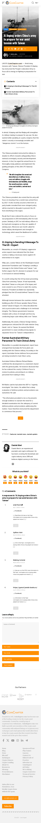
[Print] (21, 49)
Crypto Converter (29, 772)
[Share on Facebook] (8, 49)
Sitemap (5, 769)
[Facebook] (3, 740)
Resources (6, 767)
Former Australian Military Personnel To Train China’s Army (19, 93)
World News (22, 29)
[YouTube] (13, 740)
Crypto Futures (7, 760)
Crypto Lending (8, 762)
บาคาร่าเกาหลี (18, 505)
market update (32, 434)
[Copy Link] (18, 49)
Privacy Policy (28, 776)
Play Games (27, 751)
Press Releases (7, 772)
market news (21, 434)
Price (4, 753)
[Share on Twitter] (12, 49)
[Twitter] (8, 740)
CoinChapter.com (15, 63)
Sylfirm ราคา (17, 532)
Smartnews (15, 26)
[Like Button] (20, 418)
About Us (5, 765)
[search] (32, 2)
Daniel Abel (14, 54)
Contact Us (27, 755)
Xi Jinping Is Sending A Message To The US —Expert (20, 87)
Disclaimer (6, 774)
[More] (25, 49)
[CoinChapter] (17, 2)
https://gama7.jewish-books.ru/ (25, 587)
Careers (25, 753)
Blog (4, 751)
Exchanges (6, 758)
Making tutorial (19, 560)
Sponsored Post (29, 748)
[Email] (15, 49)
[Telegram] (26, 740)
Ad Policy (26, 767)
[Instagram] (17, 740)
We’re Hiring (27, 769)
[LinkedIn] (22, 740)
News (9, 26)
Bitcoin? (5, 755)
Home (5, 26)
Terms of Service (29, 774)
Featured (13, 434)
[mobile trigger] (4, 2)
